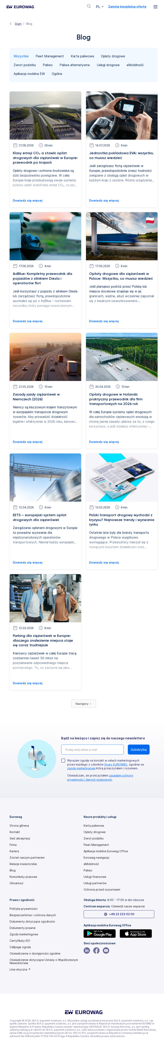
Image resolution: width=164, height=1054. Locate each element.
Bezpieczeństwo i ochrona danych (33, 915)
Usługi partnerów (95, 883)
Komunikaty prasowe (23, 876)
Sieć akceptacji (20, 838)
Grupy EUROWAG (115, 764)
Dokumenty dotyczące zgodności (32, 921)
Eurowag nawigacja (96, 857)
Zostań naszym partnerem (27, 857)
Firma (13, 844)
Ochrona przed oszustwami (102, 889)
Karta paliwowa (94, 825)
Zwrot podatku (94, 838)
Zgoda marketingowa (24, 934)
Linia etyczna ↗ (20, 969)
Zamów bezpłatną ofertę (127, 6)
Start (18, 23)
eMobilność (91, 864)
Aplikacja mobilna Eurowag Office (106, 851)
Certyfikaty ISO (20, 940)
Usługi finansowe (95, 876)
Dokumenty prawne (23, 928)
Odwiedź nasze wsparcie (128, 906)
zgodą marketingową (81, 768)
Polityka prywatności (23, 908)
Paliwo (88, 870)
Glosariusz (16, 883)
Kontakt (15, 832)
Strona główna (19, 825)
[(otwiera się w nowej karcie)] (101, 933)
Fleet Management (96, 844)
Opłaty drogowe (95, 832)
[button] (100, 7)
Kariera (14, 851)
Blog (13, 870)
